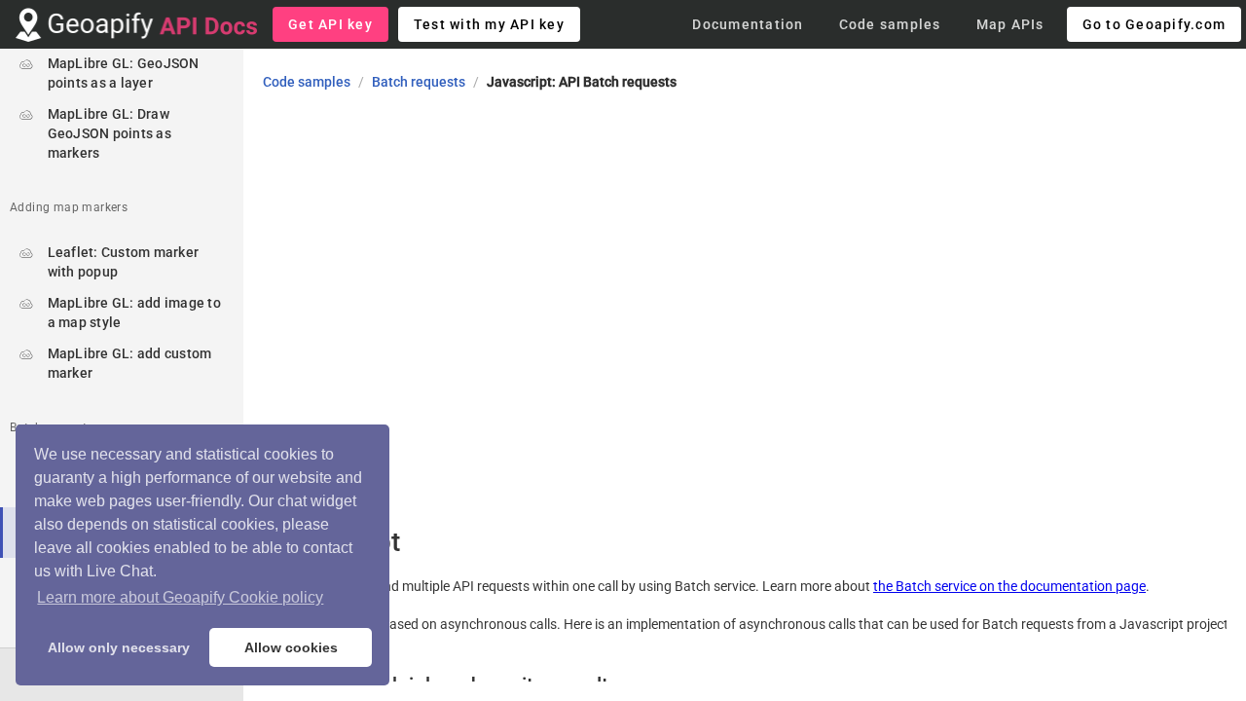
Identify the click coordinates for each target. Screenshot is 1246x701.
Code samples (306, 82)
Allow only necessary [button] (119, 647)
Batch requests (418, 82)
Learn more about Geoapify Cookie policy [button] (180, 597)
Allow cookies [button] (291, 647)
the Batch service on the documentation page (1009, 586)
